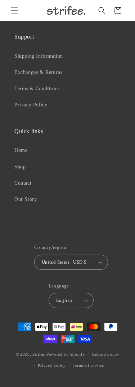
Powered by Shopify (65, 354)
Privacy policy (52, 365)
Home (20, 150)
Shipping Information (38, 56)
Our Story (25, 199)
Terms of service (88, 365)
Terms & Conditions (37, 88)
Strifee (38, 354)
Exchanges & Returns (38, 72)
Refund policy (105, 354)
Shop (20, 167)
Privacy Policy (30, 104)
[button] (14, 10)
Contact (22, 183)
